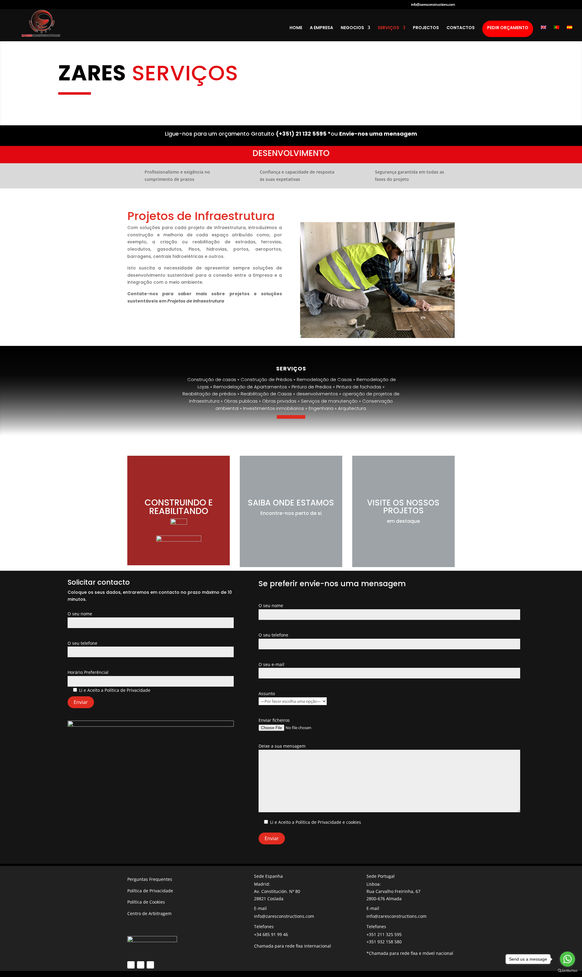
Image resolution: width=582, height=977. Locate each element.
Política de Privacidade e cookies (328, 822)
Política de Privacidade (127, 690)
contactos (461, 28)
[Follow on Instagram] (140, 965)
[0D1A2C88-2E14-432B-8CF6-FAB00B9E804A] (377, 336)
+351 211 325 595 (384, 934)
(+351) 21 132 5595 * (303, 133)
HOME (295, 28)
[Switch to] (543, 33)
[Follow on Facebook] (131, 965)
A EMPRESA (321, 28)
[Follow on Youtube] (150, 965)
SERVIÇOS (388, 28)
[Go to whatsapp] (567, 959)
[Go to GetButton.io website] (567, 971)
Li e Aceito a (114, 690)
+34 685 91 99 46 (271, 934)
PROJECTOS (426, 28)
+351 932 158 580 (384, 942)
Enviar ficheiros (274, 720)
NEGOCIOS (352, 28)
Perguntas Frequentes (149, 879)
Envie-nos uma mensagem (378, 133)
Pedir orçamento (507, 28)
